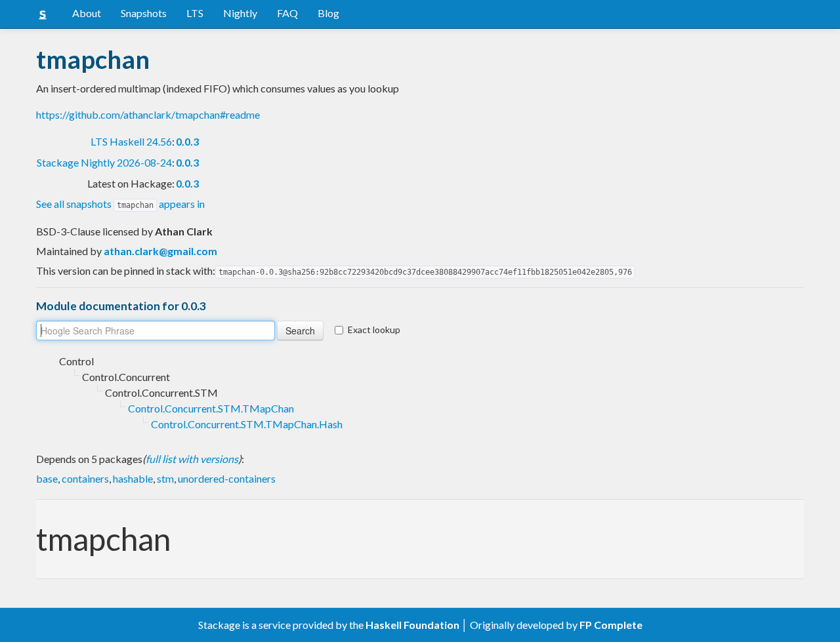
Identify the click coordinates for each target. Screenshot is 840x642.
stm (165, 478)
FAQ (287, 13)
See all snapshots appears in (120, 203)
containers (85, 478)
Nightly (240, 13)
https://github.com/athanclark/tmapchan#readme (148, 114)
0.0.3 (187, 141)
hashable (133, 478)
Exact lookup (374, 329)
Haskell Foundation (412, 624)
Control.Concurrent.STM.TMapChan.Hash (247, 424)
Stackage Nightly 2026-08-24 (104, 162)
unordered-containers (227, 478)
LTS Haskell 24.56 (131, 141)
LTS (194, 13)
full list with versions (192, 458)
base (47, 478)
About (86, 13)
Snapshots (144, 13)
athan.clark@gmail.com (160, 251)
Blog (328, 13)
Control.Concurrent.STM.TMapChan (211, 408)
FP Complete (610, 624)
